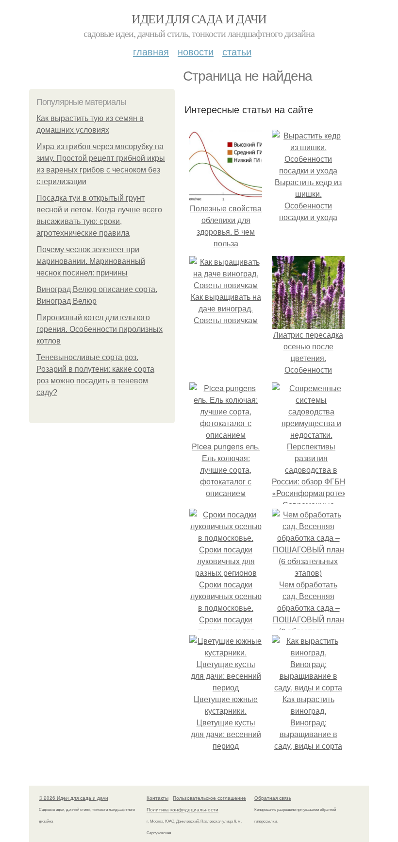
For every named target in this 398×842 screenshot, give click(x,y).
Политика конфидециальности (182, 809)
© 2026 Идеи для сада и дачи (73, 797)
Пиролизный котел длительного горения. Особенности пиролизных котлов (99, 329)
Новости (196, 51)
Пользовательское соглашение (209, 797)
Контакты (157, 797)
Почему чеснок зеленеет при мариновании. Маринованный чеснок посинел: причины (90, 261)
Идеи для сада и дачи (199, 18)
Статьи (236, 51)
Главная (151, 51)
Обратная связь (272, 797)
